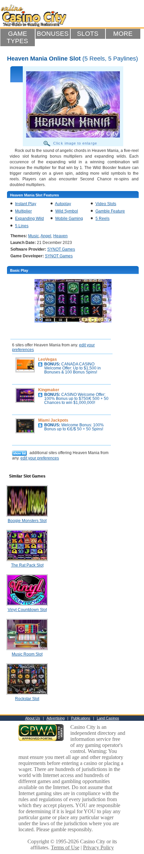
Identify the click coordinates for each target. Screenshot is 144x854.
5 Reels (102, 218)
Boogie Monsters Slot (27, 520)
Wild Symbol (66, 211)
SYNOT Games (61, 249)
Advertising (56, 718)
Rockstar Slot (27, 698)
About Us (32, 718)
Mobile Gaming (69, 218)
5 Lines (21, 226)
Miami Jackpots (53, 420)
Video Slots (105, 203)
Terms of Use (65, 847)
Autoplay (63, 203)
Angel (46, 236)
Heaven (60, 236)
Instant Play (25, 203)
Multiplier (23, 211)
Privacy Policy (98, 847)
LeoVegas (47, 359)
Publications (80, 718)
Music (33, 236)
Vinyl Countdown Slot (27, 609)
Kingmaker (48, 390)
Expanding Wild (29, 218)
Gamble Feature (110, 211)
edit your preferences (39, 458)
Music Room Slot (27, 654)
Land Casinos (108, 718)
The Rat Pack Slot (27, 565)
